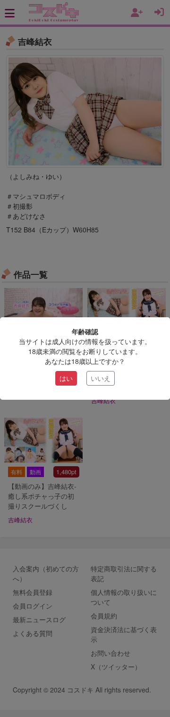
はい (66, 378)
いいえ (100, 378)
